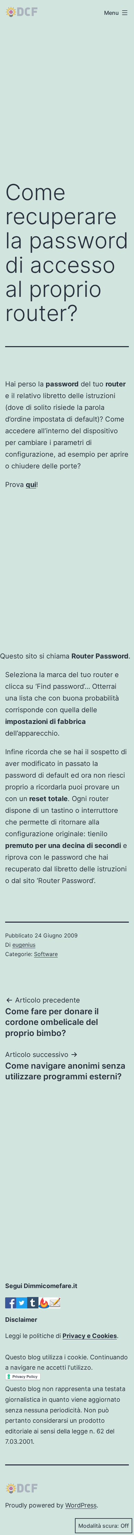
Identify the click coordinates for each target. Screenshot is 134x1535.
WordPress (81, 1505)
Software (46, 954)
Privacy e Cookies (90, 1335)
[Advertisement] (67, 99)
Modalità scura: (98, 1525)
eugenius (23, 944)
